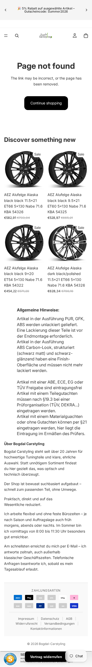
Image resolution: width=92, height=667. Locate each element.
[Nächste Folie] (86, 10)
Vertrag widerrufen (46, 657)
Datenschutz (50, 619)
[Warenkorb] (85, 35)
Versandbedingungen (59, 623)
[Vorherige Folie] (5, 10)
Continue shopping (46, 103)
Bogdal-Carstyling (52, 644)
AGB (69, 619)
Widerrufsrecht (27, 623)
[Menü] (6, 36)
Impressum (26, 619)
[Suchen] (16, 35)
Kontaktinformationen (46, 629)
